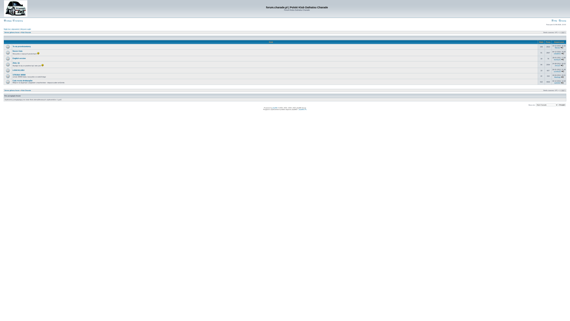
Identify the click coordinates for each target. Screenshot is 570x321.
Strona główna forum (11, 32)
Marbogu (557, 77)
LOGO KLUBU (18, 70)
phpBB (275, 108)
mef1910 (557, 83)
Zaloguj (8, 21)
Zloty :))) (16, 63)
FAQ (555, 21)
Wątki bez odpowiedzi (11, 29)
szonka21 (557, 71)
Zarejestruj (19, 21)
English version (19, 58)
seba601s (557, 54)
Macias (557, 48)
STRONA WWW (19, 75)
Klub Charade (26, 32)
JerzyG (557, 65)
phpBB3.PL (303, 109)
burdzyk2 (557, 59)
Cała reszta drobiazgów (22, 81)
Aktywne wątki (25, 29)
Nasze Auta (17, 51)
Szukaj (563, 21)
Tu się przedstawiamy (22, 46)
